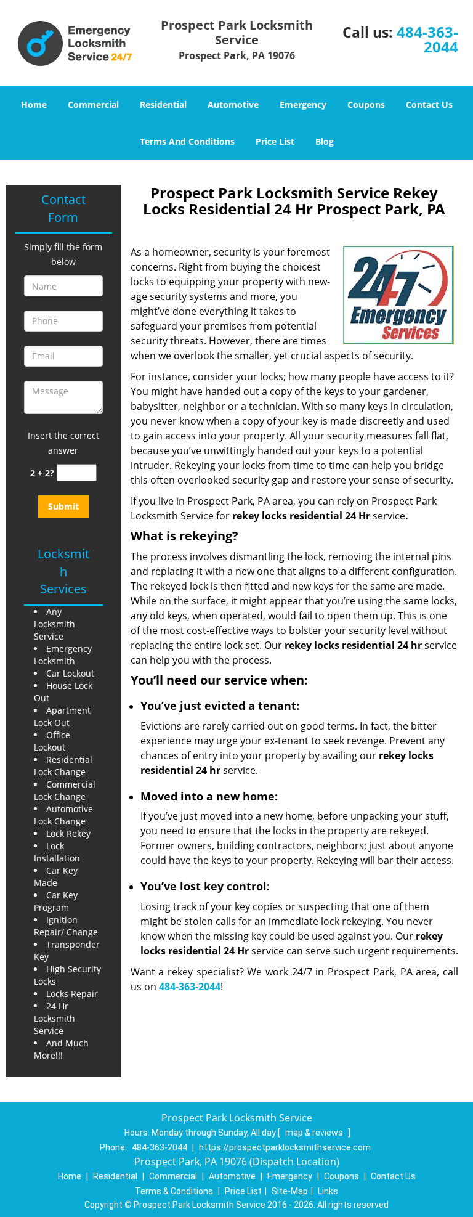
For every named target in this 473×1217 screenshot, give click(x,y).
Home (34, 104)
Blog (324, 141)
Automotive (233, 104)
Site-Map (290, 1191)
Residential (163, 104)
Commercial (93, 104)
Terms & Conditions (174, 1191)
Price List (275, 141)
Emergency (303, 104)
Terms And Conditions (187, 141)
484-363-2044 (427, 39)
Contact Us (429, 104)
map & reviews (315, 1133)
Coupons (366, 104)
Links (328, 1191)
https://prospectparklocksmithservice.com (285, 1147)
